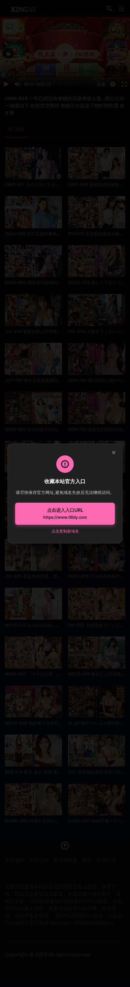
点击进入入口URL (65, 513)
